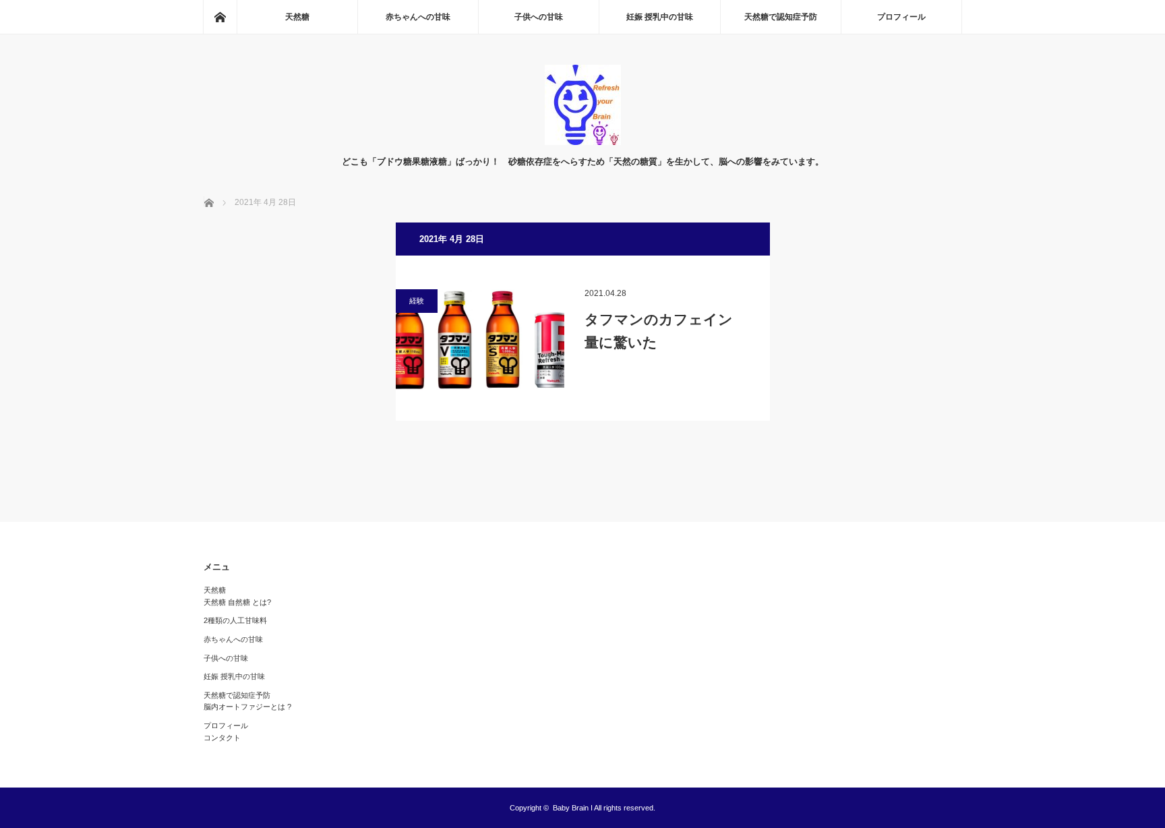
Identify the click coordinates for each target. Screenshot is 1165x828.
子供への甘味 (538, 17)
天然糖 (297, 17)
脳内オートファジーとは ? (247, 707)
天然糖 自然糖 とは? (237, 602)
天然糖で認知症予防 (780, 17)
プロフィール (901, 17)
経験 (416, 301)
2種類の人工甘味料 (235, 620)
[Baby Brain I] (583, 141)
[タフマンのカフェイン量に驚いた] (480, 339)
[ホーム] (220, 17)
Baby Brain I (573, 808)
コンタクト (222, 738)
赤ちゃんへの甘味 (418, 17)
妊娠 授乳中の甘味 (659, 17)
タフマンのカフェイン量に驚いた (659, 331)
